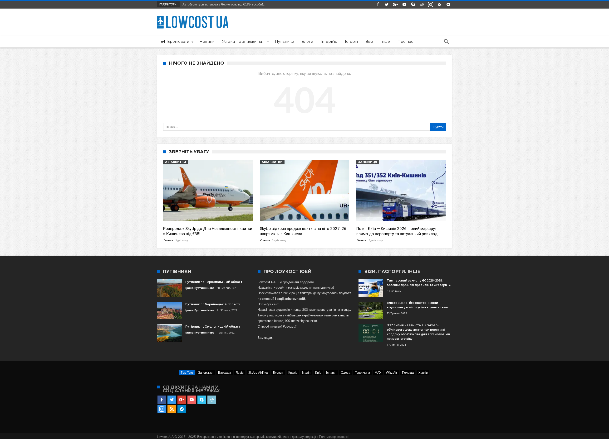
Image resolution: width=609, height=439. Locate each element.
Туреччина (362, 372)
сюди (268, 337)
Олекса (168, 240)
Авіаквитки (175, 162)
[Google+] (395, 5)
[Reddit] (422, 5)
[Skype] (413, 5)
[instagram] (430, 5)
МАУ (378, 372)
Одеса (345, 372)
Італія (306, 372)
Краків (292, 372)
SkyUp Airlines (258, 372)
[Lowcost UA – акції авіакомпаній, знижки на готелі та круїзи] (192, 15)
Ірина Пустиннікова (200, 288)
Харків (423, 372)
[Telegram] (448, 5)
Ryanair (278, 372)
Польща (408, 372)
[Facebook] (378, 5)
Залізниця (367, 162)
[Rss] (439, 5)
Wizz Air (391, 372)
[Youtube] (404, 5)
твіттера (306, 293)
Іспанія (331, 372)
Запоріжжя (205, 372)
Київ (318, 372)
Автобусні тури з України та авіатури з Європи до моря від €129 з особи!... (233, 4)
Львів (240, 372)
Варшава (224, 372)
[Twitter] (386, 5)
